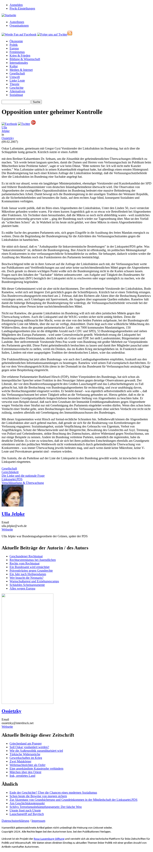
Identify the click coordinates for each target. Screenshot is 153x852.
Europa (14, 48)
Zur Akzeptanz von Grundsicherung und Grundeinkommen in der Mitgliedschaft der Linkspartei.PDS (73, 799)
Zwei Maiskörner (20, 761)
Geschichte (17, 87)
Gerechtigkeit (10, 472)
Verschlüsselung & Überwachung (23, 482)
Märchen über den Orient (25, 772)
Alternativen (17, 91)
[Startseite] (9, 15)
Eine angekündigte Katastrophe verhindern (36, 768)
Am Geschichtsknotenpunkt (27, 803)
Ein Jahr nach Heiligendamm (28, 574)
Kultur (14, 66)
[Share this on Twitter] (24, 123)
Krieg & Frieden (20, 55)
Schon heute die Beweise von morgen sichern (38, 796)
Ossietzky (8, 138)
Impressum (38, 820)
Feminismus (17, 52)
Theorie (14, 84)
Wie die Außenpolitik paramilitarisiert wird (36, 750)
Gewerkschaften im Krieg (26, 757)
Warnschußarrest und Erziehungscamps (34, 581)
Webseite (7, 529)
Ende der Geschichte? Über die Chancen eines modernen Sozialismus (53, 792)
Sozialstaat (16, 94)
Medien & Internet (21, 69)
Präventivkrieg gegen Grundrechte (31, 570)
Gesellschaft (17, 73)
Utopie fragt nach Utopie (25, 810)
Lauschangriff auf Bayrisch (27, 814)
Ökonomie (16, 41)
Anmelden (16, 5)
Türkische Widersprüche (25, 754)
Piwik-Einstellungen (22, 8)
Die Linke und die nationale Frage (23, 475)
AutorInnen (17, 22)
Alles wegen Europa (22, 588)
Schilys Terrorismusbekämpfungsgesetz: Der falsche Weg (46, 807)
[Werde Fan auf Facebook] (19, 34)
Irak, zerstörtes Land (22, 775)
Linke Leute (17, 80)
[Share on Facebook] (9, 123)
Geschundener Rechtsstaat (26, 556)
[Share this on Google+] (33, 123)
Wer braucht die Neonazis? (26, 577)
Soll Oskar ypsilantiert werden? (29, 747)
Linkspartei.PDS (12, 479)
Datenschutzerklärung (15, 820)
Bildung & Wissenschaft (25, 59)
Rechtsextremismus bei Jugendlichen (33, 560)
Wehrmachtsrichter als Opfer (27, 765)
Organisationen (19, 25)
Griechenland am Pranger (26, 743)
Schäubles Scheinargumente (27, 585)
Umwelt (15, 77)
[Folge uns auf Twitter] (52, 34)
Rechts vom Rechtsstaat (24, 563)
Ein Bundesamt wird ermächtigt (29, 567)
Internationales (19, 62)
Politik (14, 44)
